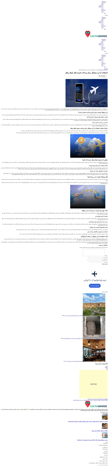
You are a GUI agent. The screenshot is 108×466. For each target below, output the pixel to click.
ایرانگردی (103, 2)
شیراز (102, 4)
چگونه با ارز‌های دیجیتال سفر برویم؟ (100, 430)
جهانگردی (103, 10)
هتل (104, 13)
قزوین (102, 8)
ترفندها (101, 69)
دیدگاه (106, 255)
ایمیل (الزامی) (105, 259)
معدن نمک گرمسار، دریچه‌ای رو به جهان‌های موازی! (73, 338)
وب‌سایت (106, 261)
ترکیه (102, 11)
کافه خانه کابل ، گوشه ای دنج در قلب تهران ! (74, 361)
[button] (54, 15)
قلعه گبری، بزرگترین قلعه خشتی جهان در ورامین (74, 315)
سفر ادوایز (103, 1)
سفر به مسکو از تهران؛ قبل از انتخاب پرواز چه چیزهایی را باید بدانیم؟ (92, 440)
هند (102, 12)
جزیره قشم (101, 5)
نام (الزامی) (105, 257)
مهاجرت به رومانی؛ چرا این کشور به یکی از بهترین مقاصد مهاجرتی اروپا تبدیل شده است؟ (88, 421)
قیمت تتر (77, 124)
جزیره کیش (101, 6)
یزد (102, 7)
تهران (102, 3)
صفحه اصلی (105, 69)
